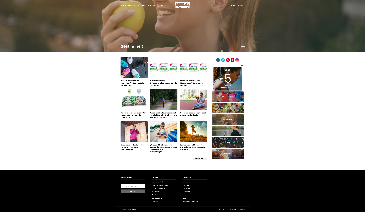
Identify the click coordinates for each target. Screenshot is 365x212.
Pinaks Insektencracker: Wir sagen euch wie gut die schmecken (133, 115)
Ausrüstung (132, 5)
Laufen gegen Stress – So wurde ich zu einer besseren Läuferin (192, 147)
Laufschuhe (155, 192)
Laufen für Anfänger (158, 188)
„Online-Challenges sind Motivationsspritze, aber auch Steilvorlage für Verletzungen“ (163, 148)
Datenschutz (233, 209)
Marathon (155, 195)
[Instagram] (237, 60)
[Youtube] (228, 60)
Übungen (155, 201)
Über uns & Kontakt (223, 209)
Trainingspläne (157, 198)
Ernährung (142, 5)
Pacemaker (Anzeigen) (190, 201)
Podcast (161, 5)
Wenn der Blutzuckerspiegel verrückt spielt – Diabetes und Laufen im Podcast (163, 115)
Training (123, 5)
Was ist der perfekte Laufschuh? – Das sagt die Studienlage (132, 83)
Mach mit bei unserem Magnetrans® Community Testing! (191, 83)
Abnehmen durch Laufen (160, 185)
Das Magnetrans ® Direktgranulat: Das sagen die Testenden (163, 83)
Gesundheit (152, 5)
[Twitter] (223, 60)
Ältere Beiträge (199, 159)
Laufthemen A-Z (157, 182)
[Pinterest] (232, 60)
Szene (184, 198)
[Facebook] (218, 60)
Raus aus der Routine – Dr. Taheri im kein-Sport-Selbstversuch (132, 147)
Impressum (241, 209)
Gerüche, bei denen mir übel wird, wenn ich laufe (193, 114)
